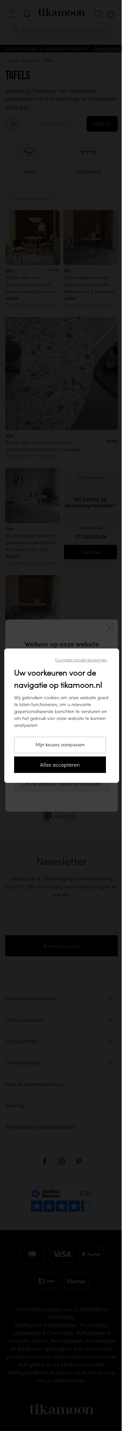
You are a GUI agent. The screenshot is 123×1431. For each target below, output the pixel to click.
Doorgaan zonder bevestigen (78, 659)
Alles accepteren (57, 764)
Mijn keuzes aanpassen (57, 745)
